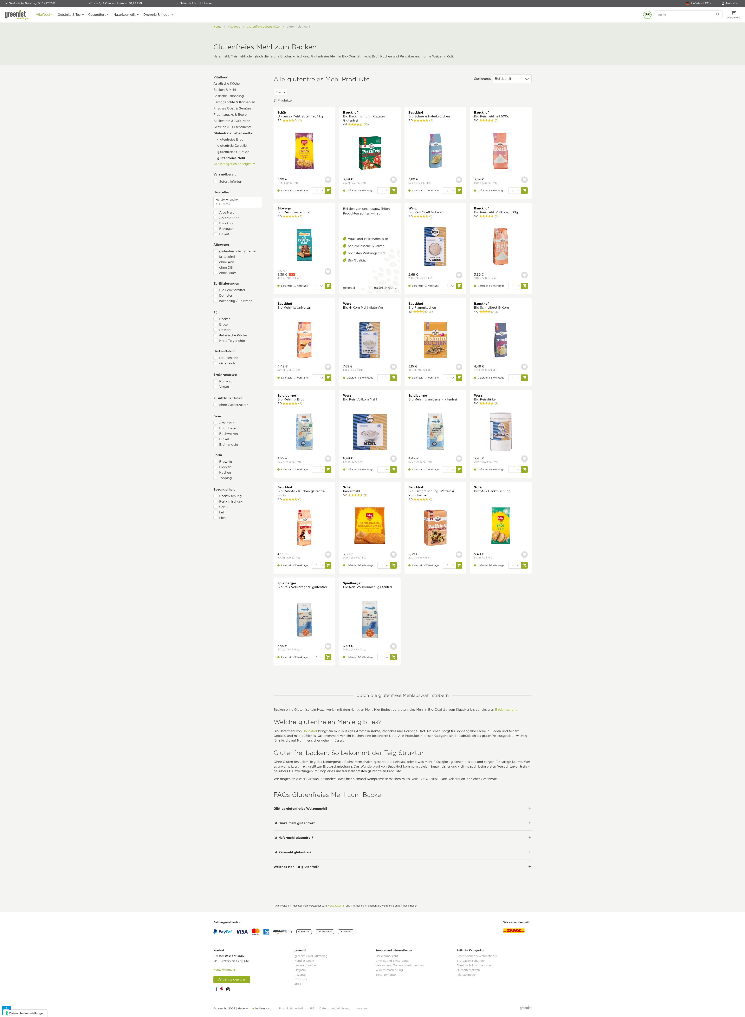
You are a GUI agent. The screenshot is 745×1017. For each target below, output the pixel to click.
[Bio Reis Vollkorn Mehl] (370, 432)
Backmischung (230, 496)
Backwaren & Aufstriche (231, 121)
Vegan (224, 387)
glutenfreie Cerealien (233, 146)
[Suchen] (718, 14)
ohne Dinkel (228, 273)
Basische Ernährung (228, 96)
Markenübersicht (386, 956)
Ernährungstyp (225, 375)
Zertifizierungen (226, 283)
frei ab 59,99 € (129, 3)
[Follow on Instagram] (228, 989)
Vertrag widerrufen (231, 979)
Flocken (225, 467)
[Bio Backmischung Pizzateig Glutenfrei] (370, 153)
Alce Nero (226, 212)
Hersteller (221, 192)
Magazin (300, 970)
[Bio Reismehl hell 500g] (501, 151)
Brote (223, 324)
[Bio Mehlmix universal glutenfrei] (435, 432)
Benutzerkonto (385, 974)
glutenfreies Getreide (233, 152)
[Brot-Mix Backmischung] (501, 526)
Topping (225, 478)
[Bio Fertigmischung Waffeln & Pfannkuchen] (435, 528)
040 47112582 (234, 955)
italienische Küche (233, 335)
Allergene (221, 245)
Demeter (225, 295)
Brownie (225, 462)
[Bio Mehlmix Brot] (304, 432)
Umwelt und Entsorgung (392, 960)
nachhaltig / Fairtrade (235, 301)
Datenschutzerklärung (334, 1008)
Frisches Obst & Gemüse (232, 108)
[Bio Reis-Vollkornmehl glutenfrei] (370, 620)
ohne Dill (226, 267)
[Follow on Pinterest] (222, 989)
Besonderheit (224, 489)
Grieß (223, 507)
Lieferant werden (306, 965)
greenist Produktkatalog (311, 956)
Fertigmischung (231, 501)
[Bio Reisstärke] (501, 432)
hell (221, 512)
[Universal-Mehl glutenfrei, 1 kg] (304, 151)
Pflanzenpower (467, 974)
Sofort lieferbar (230, 181)
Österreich (227, 363)
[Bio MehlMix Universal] (304, 340)
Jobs (298, 983)
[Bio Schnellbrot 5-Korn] (501, 340)
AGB (311, 1008)
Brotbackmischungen (471, 960)
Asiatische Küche (226, 83)
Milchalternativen (468, 970)
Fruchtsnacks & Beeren (231, 114)
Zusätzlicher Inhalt (228, 398)
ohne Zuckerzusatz (233, 405)
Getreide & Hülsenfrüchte (232, 127)
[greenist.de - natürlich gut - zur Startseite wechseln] (16, 15)
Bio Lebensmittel (232, 290)
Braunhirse (227, 428)
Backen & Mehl (224, 90)
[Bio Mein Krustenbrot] (304, 245)
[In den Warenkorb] (328, 190)
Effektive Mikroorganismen (475, 965)
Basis (217, 416)
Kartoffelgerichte (232, 341)
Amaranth (226, 423)
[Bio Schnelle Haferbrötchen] (435, 151)
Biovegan (226, 229)
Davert (224, 234)
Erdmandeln (228, 444)
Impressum (362, 1008)
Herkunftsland (224, 351)
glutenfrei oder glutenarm (238, 251)
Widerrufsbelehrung (389, 970)
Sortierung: (482, 79)
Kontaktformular (224, 969)
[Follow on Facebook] (216, 989)
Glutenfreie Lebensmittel (233, 133)
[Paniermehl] (370, 526)
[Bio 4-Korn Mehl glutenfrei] (370, 340)
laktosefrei (227, 257)
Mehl (222, 518)
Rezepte (300, 974)
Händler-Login (304, 960)
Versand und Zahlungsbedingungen (399, 965)
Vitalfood (220, 77)
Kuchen (225, 472)
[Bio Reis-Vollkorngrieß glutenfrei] (304, 620)
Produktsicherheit (291, 1008)
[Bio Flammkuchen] (435, 340)
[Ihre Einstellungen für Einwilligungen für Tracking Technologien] (25, 1013)
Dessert (225, 330)
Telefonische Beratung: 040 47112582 (32, 3)
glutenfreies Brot (230, 139)
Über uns (301, 979)
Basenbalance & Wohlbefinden (477, 956)
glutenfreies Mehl (231, 158)
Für (216, 312)
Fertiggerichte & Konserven (234, 102)
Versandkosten (336, 905)
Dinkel (224, 439)
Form (217, 455)
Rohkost (225, 381)
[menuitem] (731, 3)
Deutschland (228, 358)
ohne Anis (227, 262)
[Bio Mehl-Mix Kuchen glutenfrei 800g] (304, 528)
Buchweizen (228, 434)
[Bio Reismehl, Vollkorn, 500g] (501, 247)
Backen (224, 319)
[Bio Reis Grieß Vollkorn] (435, 247)
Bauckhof (226, 223)
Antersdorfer (229, 218)
